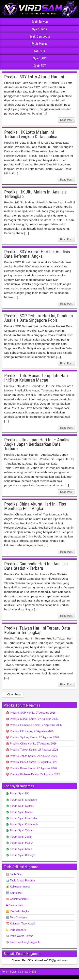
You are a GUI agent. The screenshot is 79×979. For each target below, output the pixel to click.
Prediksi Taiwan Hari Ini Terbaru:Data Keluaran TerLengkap (37, 630)
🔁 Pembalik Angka (17, 911)
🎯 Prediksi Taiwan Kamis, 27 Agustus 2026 (32, 749)
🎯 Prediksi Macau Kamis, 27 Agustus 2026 (32, 718)
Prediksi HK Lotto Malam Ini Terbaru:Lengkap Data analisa (30, 134)
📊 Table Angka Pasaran (20, 880)
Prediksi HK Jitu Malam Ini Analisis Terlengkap (35, 194)
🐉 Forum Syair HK (17, 793)
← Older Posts (12, 694)
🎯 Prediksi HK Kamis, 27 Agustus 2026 (29, 731)
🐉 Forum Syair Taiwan (19, 830)
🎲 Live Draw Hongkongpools (23, 942)
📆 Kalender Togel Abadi (20, 923)
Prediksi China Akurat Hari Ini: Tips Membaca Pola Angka (35, 506)
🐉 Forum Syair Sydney (20, 805)
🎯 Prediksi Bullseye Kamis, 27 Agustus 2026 (33, 774)
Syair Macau (40, 44)
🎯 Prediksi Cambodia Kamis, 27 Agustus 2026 (34, 725)
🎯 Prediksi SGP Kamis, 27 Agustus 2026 (31, 712)
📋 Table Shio (14, 874)
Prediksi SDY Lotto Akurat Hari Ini (34, 76)
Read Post (66, 119)
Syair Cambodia (39, 36)
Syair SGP (39, 58)
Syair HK (39, 51)
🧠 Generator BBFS (17, 898)
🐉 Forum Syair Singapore (21, 799)
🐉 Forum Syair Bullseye (20, 855)
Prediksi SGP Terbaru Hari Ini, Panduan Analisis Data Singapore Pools (38, 318)
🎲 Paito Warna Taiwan (19, 935)
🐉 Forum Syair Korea (19, 849)
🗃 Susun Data (14, 905)
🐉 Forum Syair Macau (19, 812)
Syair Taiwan (39, 22)
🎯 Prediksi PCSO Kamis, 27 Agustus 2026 (31, 761)
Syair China (39, 29)
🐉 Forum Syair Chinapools (22, 824)
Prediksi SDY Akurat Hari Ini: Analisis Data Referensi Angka (37, 254)
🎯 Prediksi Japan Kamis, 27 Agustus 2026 (31, 755)
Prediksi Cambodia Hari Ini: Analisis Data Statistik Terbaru (36, 566)
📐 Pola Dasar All (16, 929)
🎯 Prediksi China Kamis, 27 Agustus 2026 (31, 743)
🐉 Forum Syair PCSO (19, 842)
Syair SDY (39, 66)
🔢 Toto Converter (16, 917)
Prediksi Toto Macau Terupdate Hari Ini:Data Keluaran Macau (36, 378)
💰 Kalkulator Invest (18, 886)
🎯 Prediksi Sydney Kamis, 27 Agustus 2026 (32, 737)
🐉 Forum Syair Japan (19, 836)
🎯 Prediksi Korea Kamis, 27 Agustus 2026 (31, 768)
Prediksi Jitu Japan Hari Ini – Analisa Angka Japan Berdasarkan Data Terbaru (37, 444)
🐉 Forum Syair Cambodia (21, 818)
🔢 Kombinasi (14, 892)
